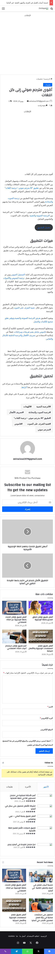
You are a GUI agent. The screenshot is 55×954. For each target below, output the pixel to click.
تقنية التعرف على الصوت (24, 307)
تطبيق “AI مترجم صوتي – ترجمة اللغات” (22, 188)
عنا (17, 936)
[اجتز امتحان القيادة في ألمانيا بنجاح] (45, 848)
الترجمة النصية (42, 406)
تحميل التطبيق (44, 227)
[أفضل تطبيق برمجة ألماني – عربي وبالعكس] (45, 820)
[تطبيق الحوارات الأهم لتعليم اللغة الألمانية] (45, 834)
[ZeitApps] (43, 8)
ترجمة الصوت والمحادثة (39, 412)
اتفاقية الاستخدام (33, 936)
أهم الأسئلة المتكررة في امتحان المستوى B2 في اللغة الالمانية (23, 797)
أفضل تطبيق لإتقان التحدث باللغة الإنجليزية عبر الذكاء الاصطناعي (15, 619)
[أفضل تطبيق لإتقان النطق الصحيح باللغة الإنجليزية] (41, 608)
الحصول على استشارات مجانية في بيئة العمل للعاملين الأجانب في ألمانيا (42, 917)
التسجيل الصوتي (18, 274)
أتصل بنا (22, 936)
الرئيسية (47, 79)
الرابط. (24, 387)
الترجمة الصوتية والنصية (40, 215)
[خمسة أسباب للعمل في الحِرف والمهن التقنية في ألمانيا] (41, 875)
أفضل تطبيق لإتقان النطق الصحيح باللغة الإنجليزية (42, 618)
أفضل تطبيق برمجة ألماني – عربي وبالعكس (22, 817)
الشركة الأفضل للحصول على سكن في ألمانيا (20, 807)
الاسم (50, 707)
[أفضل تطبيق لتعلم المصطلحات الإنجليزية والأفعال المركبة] (41, 636)
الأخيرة (28, 786)
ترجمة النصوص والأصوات (14, 278)
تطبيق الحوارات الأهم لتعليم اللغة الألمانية (22, 829)
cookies (11, 936)
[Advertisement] (27, 44)
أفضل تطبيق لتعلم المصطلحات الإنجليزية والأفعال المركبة (41, 648)
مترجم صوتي (43, 429)
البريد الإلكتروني (46, 718)
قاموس (17, 423)
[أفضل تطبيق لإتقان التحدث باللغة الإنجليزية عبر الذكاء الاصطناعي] (14, 608)
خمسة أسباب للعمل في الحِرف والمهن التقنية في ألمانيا (27, 3)
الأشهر (46, 786)
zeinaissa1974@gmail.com (39, 101)
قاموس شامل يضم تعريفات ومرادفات (30, 332)
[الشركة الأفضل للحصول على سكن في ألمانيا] (45, 809)
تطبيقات (39, 79)
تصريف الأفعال (15, 412)
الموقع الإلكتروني (46, 729)
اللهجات (26, 406)
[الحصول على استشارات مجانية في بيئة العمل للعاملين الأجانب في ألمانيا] (41, 905)
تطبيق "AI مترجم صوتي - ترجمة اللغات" (31, 418)
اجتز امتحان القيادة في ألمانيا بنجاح (22, 844)
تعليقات (9, 786)
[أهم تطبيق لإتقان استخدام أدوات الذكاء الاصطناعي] (14, 636)
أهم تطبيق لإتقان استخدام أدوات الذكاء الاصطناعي (15, 647)
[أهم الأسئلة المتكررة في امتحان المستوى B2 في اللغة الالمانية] (45, 798)
